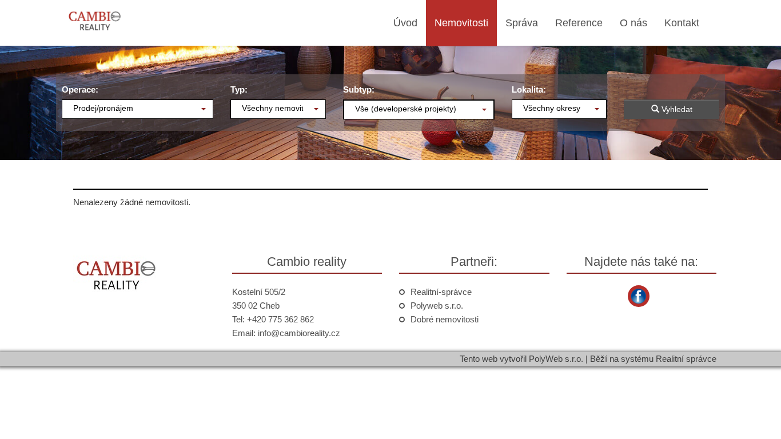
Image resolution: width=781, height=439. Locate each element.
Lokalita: (529, 89)
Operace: (80, 89)
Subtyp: (358, 89)
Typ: (239, 89)
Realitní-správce (441, 292)
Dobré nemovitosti (445, 319)
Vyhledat (675, 109)
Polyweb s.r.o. (437, 305)
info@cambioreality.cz (299, 333)
